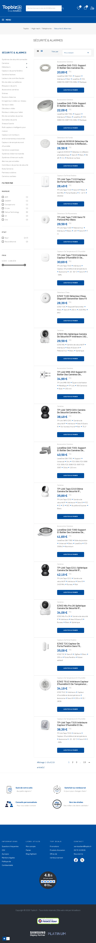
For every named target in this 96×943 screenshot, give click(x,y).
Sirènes (5, 93)
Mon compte (31, 846)
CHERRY (16, 201)
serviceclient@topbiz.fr (83, 846)
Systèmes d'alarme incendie (13, 154)
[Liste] (41, 51)
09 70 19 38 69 (79, 850)
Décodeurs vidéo (8, 108)
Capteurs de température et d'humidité (13, 144)
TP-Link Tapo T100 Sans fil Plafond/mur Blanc (71, 218)
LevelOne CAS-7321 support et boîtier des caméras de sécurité (71, 67)
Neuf (16, 238)
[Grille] (38, 51)
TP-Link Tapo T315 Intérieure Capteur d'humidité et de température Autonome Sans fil (72, 725)
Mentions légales (8, 858)
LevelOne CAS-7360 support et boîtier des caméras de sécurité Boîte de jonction (71, 532)
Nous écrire (78, 854)
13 (84, 762)
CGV (3, 850)
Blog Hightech (31, 854)
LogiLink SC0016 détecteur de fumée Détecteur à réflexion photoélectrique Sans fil (72, 143)
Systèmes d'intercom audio (12, 157)
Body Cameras (7, 169)
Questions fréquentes (10, 846)
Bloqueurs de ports (9, 86)
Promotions (54, 846)
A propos (5, 854)
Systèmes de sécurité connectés (14, 59)
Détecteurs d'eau (63, 292)
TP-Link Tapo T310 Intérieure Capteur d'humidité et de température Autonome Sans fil (72, 257)
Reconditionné (16, 242)
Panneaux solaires (9, 173)
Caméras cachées (9, 176)
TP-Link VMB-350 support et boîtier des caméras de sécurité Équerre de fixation (71, 374)
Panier (28, 850)
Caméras (5, 63)
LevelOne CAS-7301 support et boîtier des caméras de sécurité (71, 450)
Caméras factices (9, 75)
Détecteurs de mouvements (67, 213)
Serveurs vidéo (8, 105)
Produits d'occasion (57, 850)
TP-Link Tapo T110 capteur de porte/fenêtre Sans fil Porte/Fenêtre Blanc (71, 181)
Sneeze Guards (8, 124)
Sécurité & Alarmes (14, 53)
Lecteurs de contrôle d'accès (13, 78)
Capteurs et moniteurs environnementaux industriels (13, 137)
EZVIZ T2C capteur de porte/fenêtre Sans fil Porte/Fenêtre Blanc (68, 646)
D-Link (16, 208)
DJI (16, 216)
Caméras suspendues (10, 150)
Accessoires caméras (10, 90)
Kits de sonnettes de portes (12, 116)
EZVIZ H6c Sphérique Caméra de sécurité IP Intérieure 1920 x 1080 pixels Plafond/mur (72, 336)
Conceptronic (16, 205)
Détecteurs (6, 67)
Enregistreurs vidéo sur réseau (14, 101)
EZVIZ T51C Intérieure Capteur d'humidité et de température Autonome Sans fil (72, 684)
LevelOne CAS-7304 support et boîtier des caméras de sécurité (71, 105)
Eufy (16, 220)
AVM (16, 197)
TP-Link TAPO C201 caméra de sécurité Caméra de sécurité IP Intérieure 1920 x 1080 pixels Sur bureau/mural (72, 412)
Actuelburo (76, 910)
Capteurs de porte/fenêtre (12, 71)
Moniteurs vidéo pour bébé (12, 112)
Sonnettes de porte (9, 120)
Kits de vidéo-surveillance (12, 82)
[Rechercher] (63, 8)
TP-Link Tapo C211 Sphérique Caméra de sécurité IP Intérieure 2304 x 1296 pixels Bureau (72, 570)
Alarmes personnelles (10, 161)
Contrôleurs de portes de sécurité (15, 165)
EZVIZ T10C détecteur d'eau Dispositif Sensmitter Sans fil (72, 297)
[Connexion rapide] (92, 9)
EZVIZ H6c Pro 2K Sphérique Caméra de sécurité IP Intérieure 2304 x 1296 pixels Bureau (72, 608)
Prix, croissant (77, 52)
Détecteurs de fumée (65, 138)
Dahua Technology (16, 212)
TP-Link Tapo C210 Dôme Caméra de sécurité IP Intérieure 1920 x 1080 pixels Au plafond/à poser (72, 491)
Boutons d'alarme (9, 97)
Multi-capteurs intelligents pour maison (14, 129)
